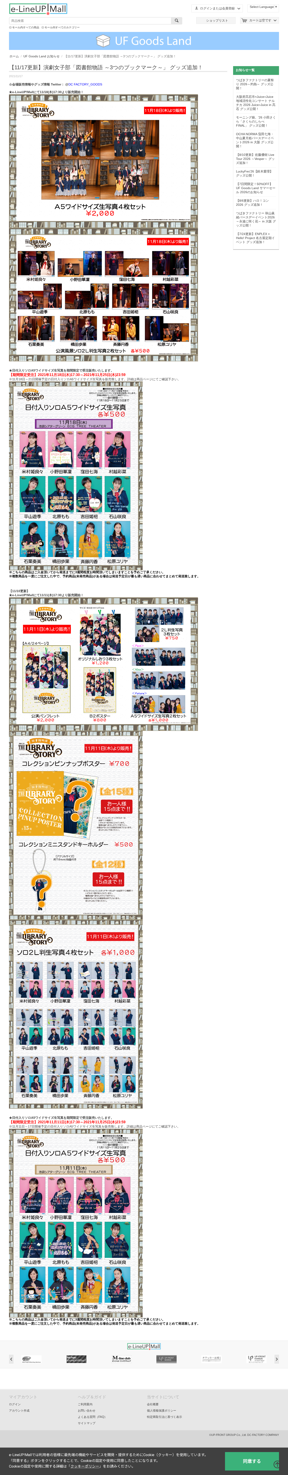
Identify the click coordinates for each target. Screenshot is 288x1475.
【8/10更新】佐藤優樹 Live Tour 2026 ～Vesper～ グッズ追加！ (255, 159)
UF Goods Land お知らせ (41, 56)
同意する (252, 1461)
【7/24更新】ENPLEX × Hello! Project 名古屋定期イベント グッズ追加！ (255, 238)
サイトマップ (86, 1423)
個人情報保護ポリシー (161, 1410)
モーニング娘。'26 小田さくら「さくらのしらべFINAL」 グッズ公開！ (256, 121)
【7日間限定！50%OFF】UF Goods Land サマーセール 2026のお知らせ (255, 188)
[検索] (176, 21)
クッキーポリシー (84, 1466)
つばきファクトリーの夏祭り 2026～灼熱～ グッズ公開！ (255, 84)
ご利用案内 (85, 1404)
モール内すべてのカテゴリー (62, 27)
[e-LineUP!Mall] (38, 9)
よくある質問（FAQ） (92, 1417)
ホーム (14, 56)
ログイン (15, 1404)
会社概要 (153, 1404)
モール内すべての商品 (25, 27)
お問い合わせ (86, 1410)
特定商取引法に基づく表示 (164, 1417)
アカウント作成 (19, 1410)
